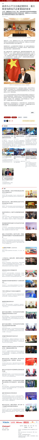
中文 (31, 0)
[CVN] (5, 422)
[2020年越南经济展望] (8, 152)
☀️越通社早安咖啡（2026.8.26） (10, 247)
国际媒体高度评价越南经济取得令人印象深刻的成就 (30, 158)
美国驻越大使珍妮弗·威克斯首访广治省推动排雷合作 (13, 281)
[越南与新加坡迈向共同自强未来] (31, 396)
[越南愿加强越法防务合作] (31, 304)
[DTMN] (11, 422)
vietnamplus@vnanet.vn (26, 434)
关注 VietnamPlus (26, 120)
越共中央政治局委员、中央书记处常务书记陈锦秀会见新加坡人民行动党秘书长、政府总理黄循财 (13, 382)
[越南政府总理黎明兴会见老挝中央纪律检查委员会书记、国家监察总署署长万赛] (31, 349)
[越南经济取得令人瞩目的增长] (19, 152)
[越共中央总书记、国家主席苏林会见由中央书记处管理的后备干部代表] (31, 205)
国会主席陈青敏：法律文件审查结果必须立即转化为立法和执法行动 (13, 191)
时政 (3, 3)
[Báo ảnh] (19, 422)
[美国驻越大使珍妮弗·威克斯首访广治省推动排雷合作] (31, 283)
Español (28, 0)
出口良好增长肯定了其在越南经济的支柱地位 (7, 137)
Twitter (7, 121)
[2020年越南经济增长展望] (31, 131)
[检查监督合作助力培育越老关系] (31, 273)
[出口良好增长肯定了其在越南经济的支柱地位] (8, 131)
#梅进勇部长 (14, 117)
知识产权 (21, 425)
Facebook (5, 121)
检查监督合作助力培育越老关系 (9, 270)
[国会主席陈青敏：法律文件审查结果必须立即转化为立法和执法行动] (31, 194)
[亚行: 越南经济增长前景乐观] (19, 131)
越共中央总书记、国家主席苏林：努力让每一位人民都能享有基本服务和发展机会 (13, 405)
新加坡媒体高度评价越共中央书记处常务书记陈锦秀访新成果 (13, 224)
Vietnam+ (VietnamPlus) (9, 1)
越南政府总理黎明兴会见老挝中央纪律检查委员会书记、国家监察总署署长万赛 (13, 347)
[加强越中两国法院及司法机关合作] (31, 339)
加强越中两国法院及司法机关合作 (10, 336)
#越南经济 (20, 117)
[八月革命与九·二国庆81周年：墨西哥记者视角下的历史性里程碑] (31, 261)
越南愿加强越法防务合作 (8, 301)
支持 (31, 425)
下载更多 (19, 415)
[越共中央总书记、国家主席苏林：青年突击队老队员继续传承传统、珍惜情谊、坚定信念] (31, 361)
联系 (31, 427)
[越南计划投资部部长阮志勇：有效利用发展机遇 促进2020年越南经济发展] (8, 172)
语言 (33, 425)
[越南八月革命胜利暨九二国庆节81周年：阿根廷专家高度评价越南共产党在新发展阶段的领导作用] (31, 237)
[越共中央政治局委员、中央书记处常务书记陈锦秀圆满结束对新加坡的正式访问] (31, 315)
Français (25, 0)
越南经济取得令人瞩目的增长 (19, 157)
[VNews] (36, 422)
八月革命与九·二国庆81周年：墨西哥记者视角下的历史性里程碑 (13, 259)
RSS (28, 425)
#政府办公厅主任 (7, 117)
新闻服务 (25, 427)
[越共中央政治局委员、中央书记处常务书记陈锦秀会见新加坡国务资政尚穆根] (31, 327)
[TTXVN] (31, 422)
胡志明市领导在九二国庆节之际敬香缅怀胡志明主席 (13, 213)
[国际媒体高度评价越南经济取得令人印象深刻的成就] (31, 152)
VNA (36, 425)
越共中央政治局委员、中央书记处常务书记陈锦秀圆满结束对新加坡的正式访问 (13, 312)
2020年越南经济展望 (7, 156)
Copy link (12, 121)
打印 (10, 121)
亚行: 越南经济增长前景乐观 (19, 137)
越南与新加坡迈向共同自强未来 (9, 393)
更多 (5, 188)
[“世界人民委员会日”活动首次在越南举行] (31, 294)
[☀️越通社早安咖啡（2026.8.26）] (31, 250)
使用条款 (25, 425)
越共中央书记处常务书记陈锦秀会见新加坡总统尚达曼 (13, 370)
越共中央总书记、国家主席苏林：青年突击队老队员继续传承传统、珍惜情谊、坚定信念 (13, 359)
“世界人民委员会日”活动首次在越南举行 (11, 291)
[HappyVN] (25, 422)
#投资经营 (25, 117)
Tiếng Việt (18, 0)
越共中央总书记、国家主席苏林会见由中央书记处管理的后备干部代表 (13, 202)
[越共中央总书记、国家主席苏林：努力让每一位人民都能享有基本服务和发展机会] (31, 407)
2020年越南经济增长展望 (31, 136)
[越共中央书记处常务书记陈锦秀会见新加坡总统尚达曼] (31, 372)
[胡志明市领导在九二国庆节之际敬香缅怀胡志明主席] (31, 215)
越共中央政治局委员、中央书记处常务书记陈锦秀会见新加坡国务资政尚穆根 (13, 324)
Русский (34, 0)
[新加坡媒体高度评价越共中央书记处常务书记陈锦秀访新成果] (31, 226)
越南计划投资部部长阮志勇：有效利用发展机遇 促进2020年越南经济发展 (7, 178)
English (22, 0)
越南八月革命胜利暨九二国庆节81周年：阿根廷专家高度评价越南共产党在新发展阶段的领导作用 (13, 235)
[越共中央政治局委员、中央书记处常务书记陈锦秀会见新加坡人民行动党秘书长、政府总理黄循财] (31, 383)
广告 (29, 427)
